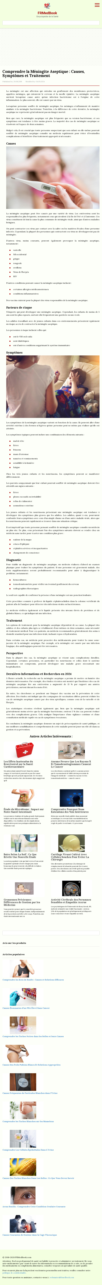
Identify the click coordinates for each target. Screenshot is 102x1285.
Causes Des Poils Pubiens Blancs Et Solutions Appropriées (31, 1065)
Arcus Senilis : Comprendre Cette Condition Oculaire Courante (33, 1206)
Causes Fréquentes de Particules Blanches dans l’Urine (29, 1093)
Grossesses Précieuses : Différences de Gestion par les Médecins (22, 902)
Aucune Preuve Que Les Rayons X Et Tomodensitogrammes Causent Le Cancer (71, 764)
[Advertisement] (51, 47)
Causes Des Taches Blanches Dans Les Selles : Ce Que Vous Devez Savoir (38, 1178)
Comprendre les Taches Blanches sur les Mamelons (28, 1121)
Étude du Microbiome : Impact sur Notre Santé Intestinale (24, 810)
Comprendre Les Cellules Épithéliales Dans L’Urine (28, 1150)
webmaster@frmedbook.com (62, 1277)
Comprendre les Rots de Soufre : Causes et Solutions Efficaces (33, 979)
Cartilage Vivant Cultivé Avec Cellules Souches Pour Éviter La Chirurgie (70, 857)
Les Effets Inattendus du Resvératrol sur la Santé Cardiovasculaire (18, 764)
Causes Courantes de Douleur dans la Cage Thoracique (29, 1235)
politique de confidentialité (14, 1273)
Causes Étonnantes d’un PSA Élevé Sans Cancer (26, 1008)
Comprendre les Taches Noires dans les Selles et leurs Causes (33, 1036)
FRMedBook (47, 13)
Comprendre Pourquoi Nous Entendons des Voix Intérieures (70, 810)
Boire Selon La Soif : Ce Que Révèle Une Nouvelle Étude (20, 855)
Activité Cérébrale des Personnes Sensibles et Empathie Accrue (71, 901)
